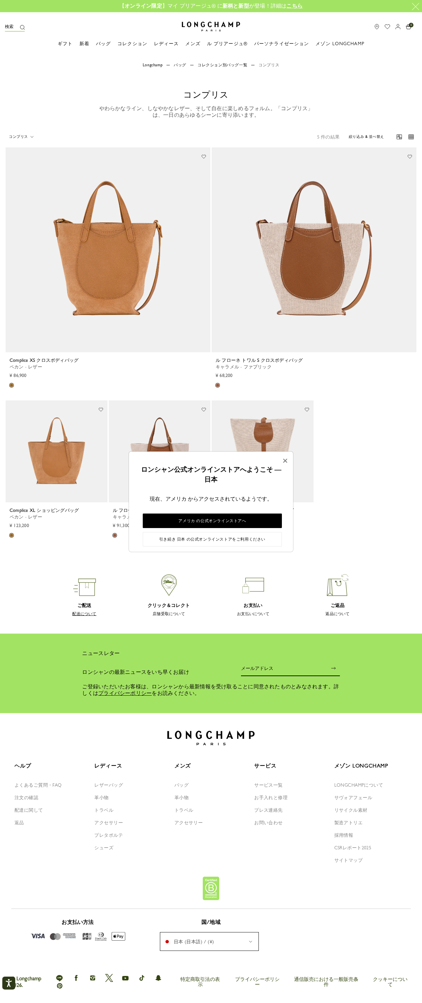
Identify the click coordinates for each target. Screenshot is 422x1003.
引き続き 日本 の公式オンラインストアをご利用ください (212, 539)
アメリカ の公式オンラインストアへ (212, 520)
